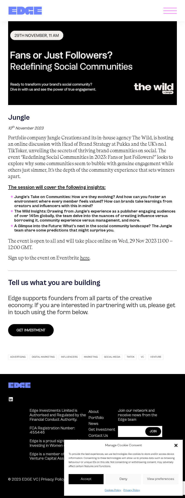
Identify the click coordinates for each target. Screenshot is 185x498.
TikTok (130, 356)
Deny (123, 479)
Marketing (91, 356)
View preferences (160, 479)
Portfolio (96, 417)
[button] (176, 445)
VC (142, 356)
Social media (112, 356)
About (93, 411)
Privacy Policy (131, 490)
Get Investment (101, 429)
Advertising (17, 356)
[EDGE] (25, 10)
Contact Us (98, 435)
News (93, 423)
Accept (86, 479)
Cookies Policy (113, 490)
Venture (155, 356)
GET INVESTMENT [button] (30, 330)
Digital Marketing (43, 356)
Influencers (69, 356)
